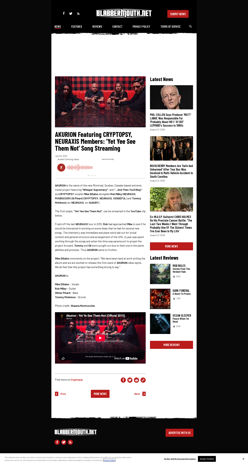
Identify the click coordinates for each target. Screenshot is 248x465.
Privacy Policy (141, 26)
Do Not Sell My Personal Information (180, 459)
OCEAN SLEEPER (182, 315)
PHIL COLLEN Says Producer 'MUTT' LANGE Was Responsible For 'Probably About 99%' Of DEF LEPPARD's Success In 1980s (170, 120)
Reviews (97, 26)
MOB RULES (179, 266)
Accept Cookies (207, 459)
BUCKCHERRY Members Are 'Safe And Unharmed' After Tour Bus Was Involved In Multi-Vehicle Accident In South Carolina (171, 171)
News (58, 26)
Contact (117, 26)
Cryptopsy (77, 379)
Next (137, 393)
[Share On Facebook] (123, 380)
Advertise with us (179, 432)
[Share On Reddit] (136, 380)
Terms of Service (170, 26)
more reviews (171, 345)
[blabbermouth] (124, 16)
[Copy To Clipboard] (143, 380)
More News (100, 394)
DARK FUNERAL (181, 290)
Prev (63, 393)
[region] (124, 459)
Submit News (178, 14)
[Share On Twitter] (129, 380)
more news (171, 246)
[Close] (243, 459)
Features (76, 26)
